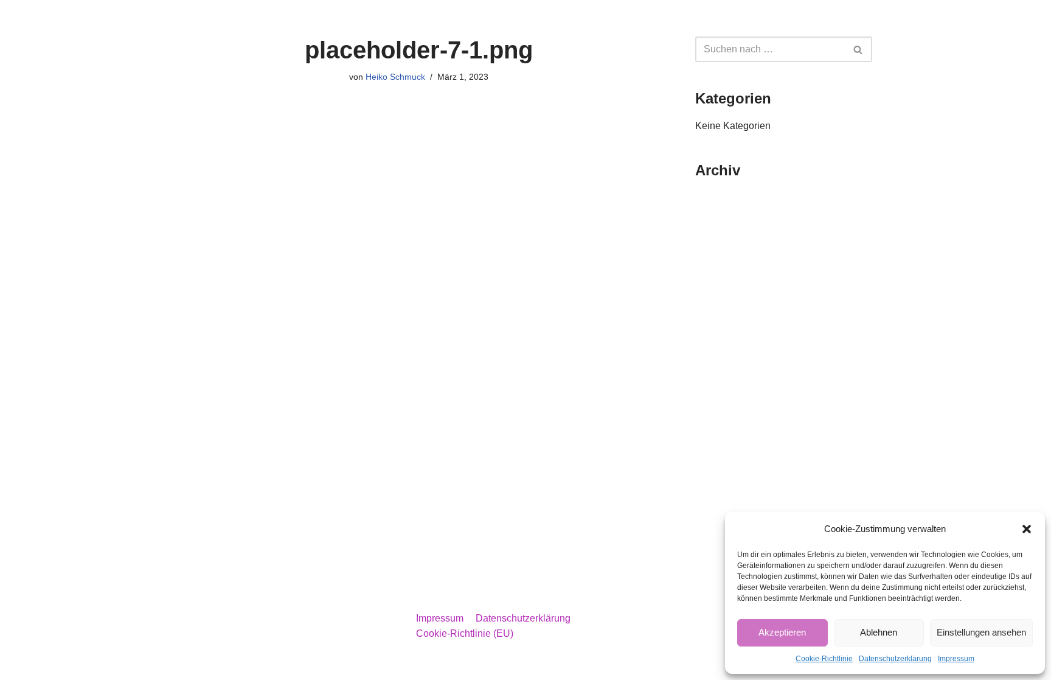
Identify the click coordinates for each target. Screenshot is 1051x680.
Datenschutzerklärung (895, 658)
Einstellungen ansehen (981, 632)
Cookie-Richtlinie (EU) (464, 633)
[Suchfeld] (858, 49)
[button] (1027, 529)
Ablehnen (878, 632)
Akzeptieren (782, 632)
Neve (190, 664)
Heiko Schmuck (395, 77)
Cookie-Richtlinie (824, 658)
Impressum (956, 658)
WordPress (301, 664)
